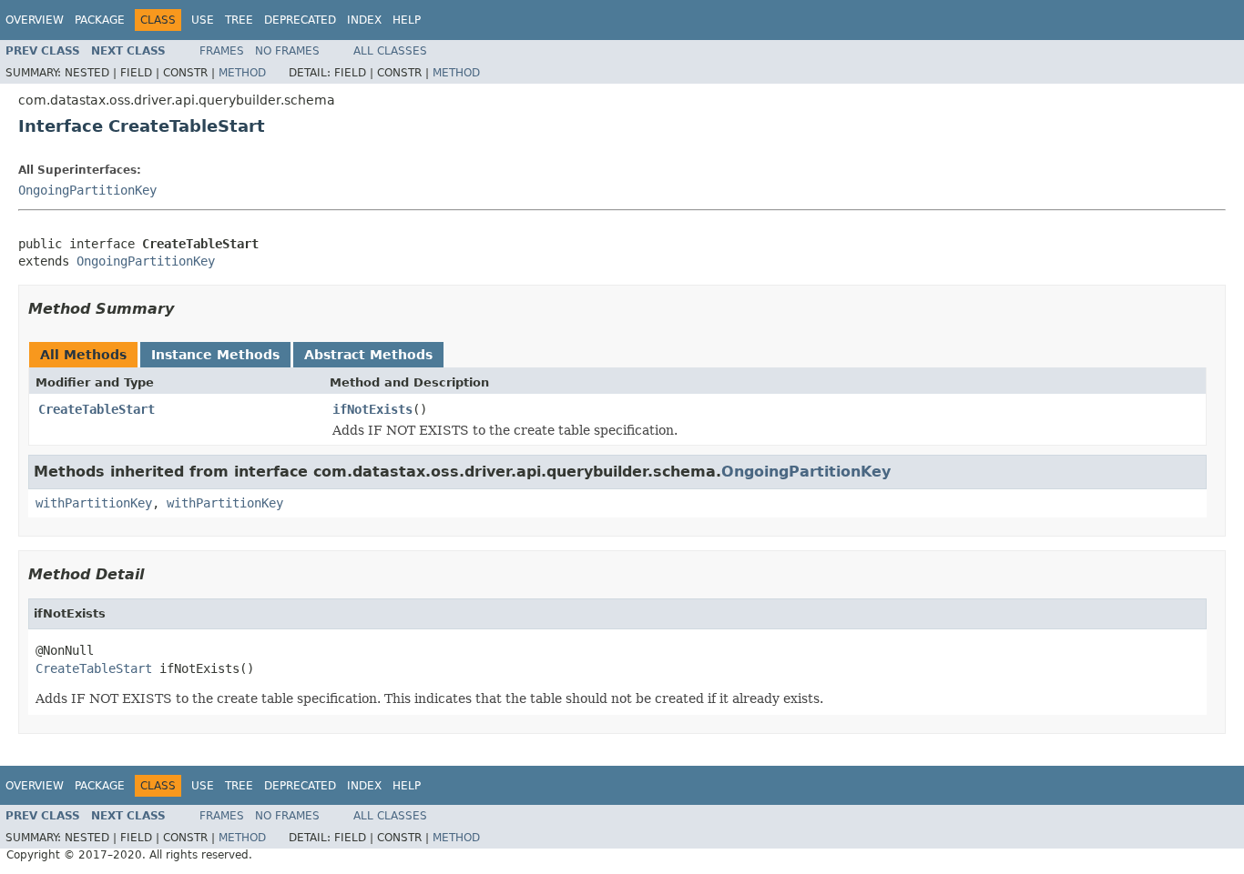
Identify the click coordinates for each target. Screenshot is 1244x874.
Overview (34, 20)
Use (202, 20)
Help (407, 20)
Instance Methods (215, 354)
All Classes (390, 51)
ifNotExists (372, 409)
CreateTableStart (96, 409)
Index (364, 20)
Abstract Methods (368, 354)
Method (242, 72)
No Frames (287, 51)
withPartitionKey (94, 503)
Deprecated (300, 20)
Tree (239, 20)
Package (100, 20)
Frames (221, 51)
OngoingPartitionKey (87, 190)
